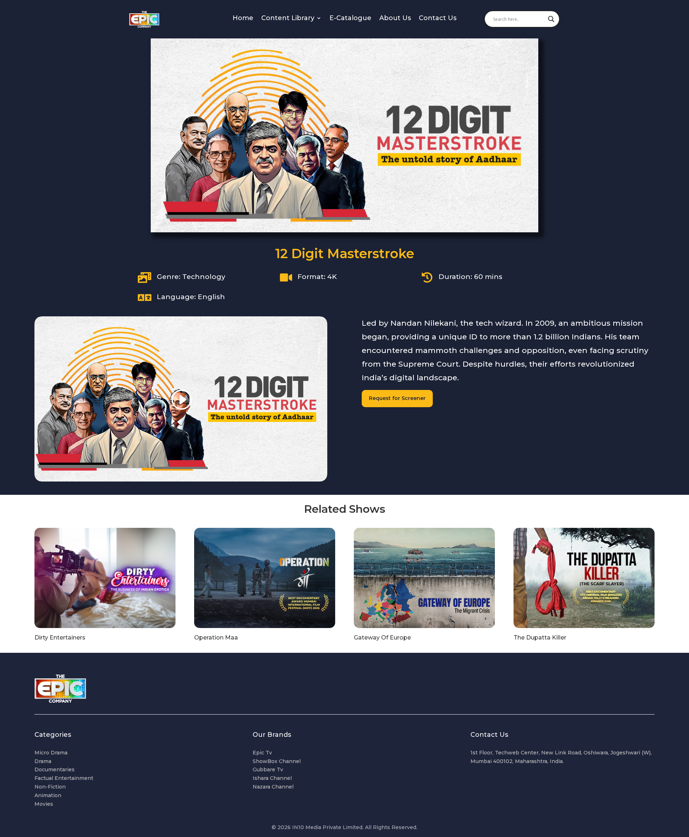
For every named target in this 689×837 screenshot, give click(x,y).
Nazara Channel (273, 786)
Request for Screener (397, 398)
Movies (43, 804)
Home (243, 18)
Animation (47, 795)
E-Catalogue (350, 18)
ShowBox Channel (277, 761)
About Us (395, 18)
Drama (42, 761)
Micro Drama (50, 752)
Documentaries (54, 769)
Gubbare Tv (268, 769)
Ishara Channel (272, 778)
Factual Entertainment (63, 778)
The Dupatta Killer (540, 637)
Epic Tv (262, 752)
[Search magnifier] (551, 19)
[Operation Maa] (264, 578)
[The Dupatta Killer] (584, 578)
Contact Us (437, 18)
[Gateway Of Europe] (424, 578)
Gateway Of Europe (382, 637)
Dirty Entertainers (59, 637)
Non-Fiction (50, 786)
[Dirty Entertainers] (104, 578)
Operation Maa (216, 637)
